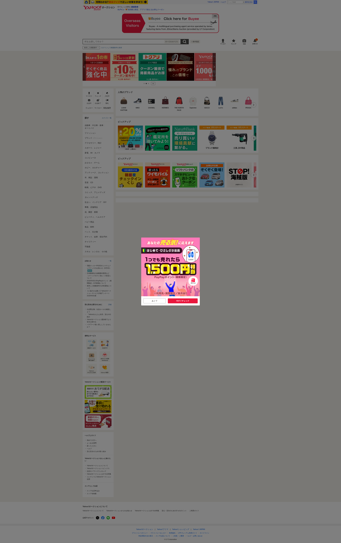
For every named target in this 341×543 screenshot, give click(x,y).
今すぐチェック (182, 301)
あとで (154, 301)
